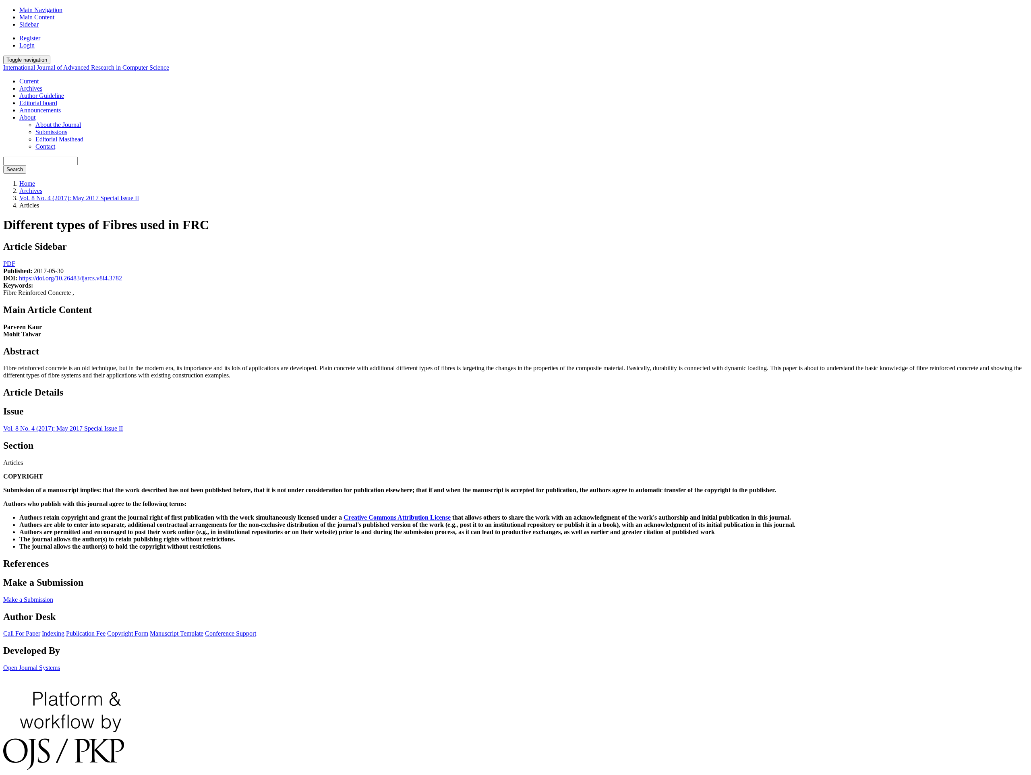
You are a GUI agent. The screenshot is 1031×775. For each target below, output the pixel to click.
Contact (45, 146)
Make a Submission (28, 599)
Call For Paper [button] (21, 633)
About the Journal (58, 124)
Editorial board (38, 102)
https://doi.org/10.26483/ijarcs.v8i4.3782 (70, 278)
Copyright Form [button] (127, 633)
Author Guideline (41, 95)
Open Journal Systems (31, 667)
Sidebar (29, 24)
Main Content (36, 17)
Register (29, 38)
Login (27, 45)
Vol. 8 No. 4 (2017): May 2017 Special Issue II (79, 198)
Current (29, 81)
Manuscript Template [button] (176, 633)
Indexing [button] (53, 633)
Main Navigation (40, 9)
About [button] (27, 117)
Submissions (51, 131)
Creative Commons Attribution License (397, 517)
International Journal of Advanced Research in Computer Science (86, 67)
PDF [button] (9, 263)
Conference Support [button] (230, 633)
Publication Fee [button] (86, 633)
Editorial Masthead (59, 139)
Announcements (40, 110)
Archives (30, 88)
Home (27, 183)
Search (14, 169)
